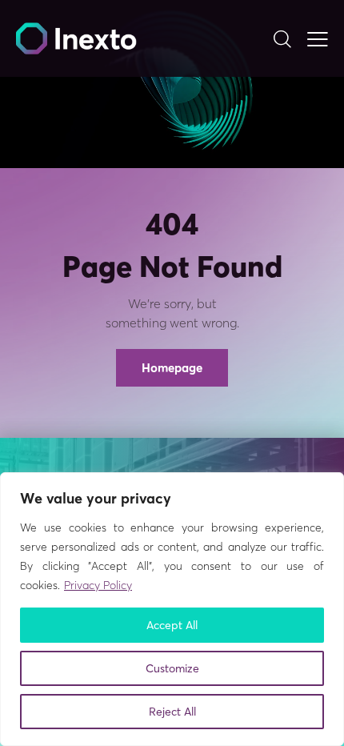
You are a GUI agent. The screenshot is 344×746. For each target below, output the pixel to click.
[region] (172, 609)
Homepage (172, 367)
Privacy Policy (98, 585)
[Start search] (282, 38)
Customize (172, 668)
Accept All (172, 625)
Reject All (172, 711)
